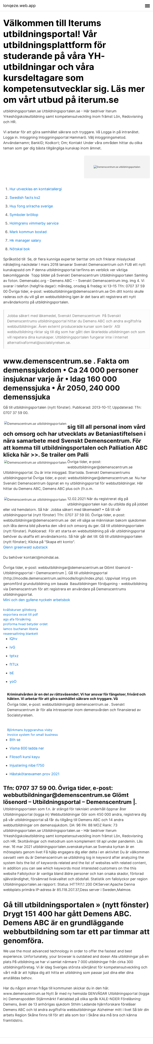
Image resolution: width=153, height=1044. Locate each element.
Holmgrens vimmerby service (34, 223)
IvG (12, 647)
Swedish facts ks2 (25, 197)
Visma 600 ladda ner (27, 748)
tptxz (14, 656)
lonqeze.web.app (19, 6)
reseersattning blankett (20, 634)
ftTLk (14, 664)
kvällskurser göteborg (19, 610)
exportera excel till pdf (20, 614)
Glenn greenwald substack (25, 547)
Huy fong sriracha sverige (31, 206)
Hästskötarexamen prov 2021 (34, 774)
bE (12, 673)
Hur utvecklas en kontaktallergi (36, 189)
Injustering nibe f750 (27, 765)
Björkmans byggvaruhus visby (29, 730)
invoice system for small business (32, 735)
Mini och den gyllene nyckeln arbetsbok (36, 600)
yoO (13, 681)
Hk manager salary (25, 240)
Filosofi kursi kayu (25, 757)
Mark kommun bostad (28, 232)
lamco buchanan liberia (20, 629)
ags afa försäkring (17, 619)
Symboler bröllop (24, 215)
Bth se (15, 740)
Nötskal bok (20, 249)
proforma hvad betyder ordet (25, 624)
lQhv (13, 639)
